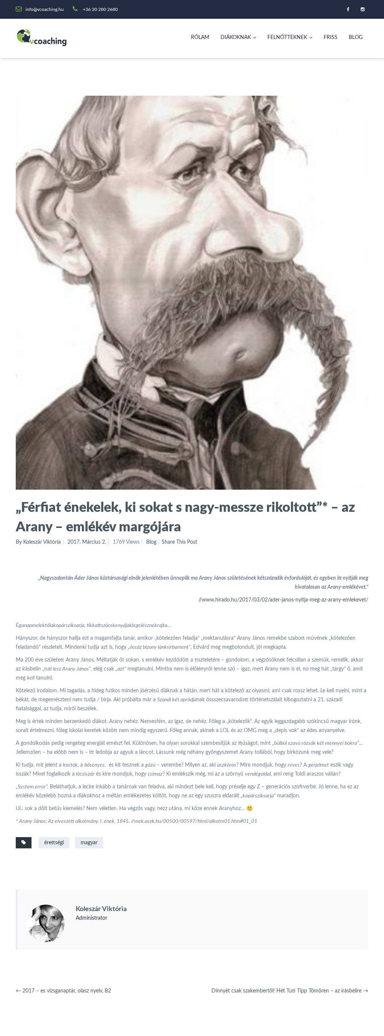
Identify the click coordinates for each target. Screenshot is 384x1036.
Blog (356, 37)
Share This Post (179, 542)
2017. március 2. (87, 542)
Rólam (200, 37)
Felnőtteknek (287, 37)
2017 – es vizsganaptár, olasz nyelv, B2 (63, 991)
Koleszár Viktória (101, 909)
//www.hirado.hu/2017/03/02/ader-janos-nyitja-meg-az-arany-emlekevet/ (283, 600)
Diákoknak (235, 37)
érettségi (54, 842)
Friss (331, 37)
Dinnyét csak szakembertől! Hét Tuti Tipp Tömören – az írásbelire (290, 991)
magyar (89, 842)
